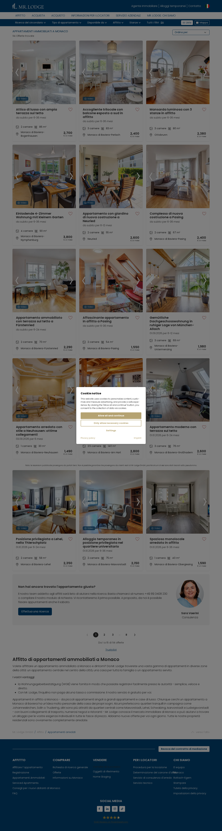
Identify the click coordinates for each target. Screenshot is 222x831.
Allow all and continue (111, 415)
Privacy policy (88, 437)
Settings (111, 430)
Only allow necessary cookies (111, 423)
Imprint (137, 437)
